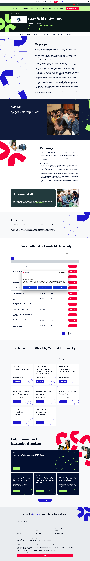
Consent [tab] (29, 276)
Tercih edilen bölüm (40, 533)
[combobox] (57, 526)
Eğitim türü (19, 533)
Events (57, 8)
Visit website (43, 29)
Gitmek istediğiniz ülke (59, 533)
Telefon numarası (58, 523)
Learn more (17, 381)
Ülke (18, 542)
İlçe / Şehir (38, 542)
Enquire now (72, 266)
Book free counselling (71, 8)
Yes (55, 1)
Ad (18, 523)
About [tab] (60, 276)
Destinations (25, 8)
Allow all (60, 287)
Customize (44, 287)
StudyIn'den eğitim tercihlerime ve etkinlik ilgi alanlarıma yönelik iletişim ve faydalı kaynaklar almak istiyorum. (36, 550)
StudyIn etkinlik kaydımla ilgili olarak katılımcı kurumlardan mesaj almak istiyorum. (32, 552)
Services (38, 8)
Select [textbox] (37, 530)
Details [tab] (45, 276)
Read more (16, 468)
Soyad (37, 523)
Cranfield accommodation (41, 202)
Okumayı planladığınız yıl (59, 528)
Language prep (45, 8)
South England (33, 29)
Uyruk (37, 528)
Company (61, 8)
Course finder (33, 8)
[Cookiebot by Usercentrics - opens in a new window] (60, 273)
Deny (30, 287)
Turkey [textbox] (18, 544)
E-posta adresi (20, 528)
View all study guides (44, 500)
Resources (51, 8)
